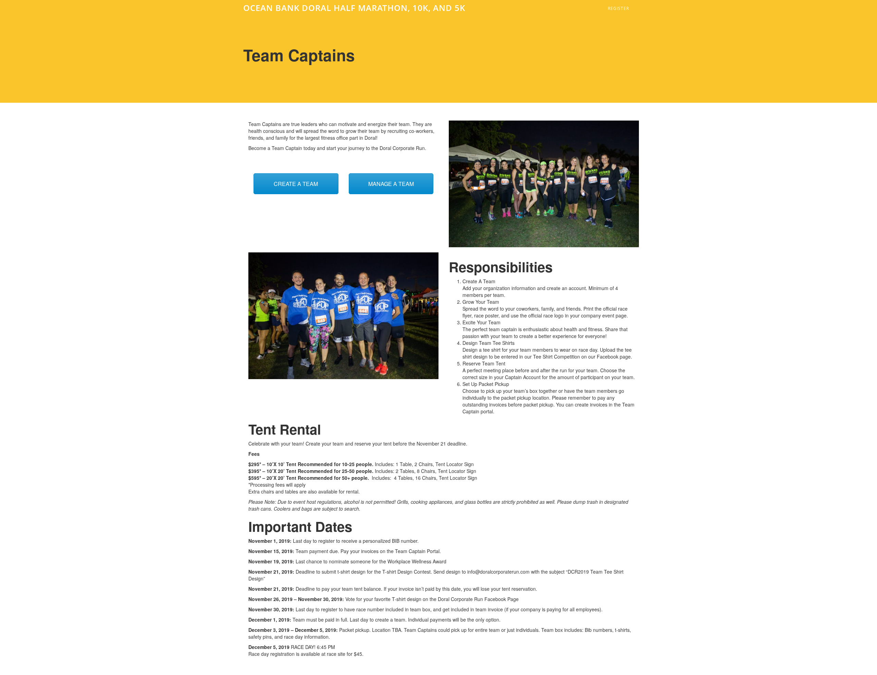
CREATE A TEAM (296, 184)
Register (618, 8)
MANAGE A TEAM (391, 184)
